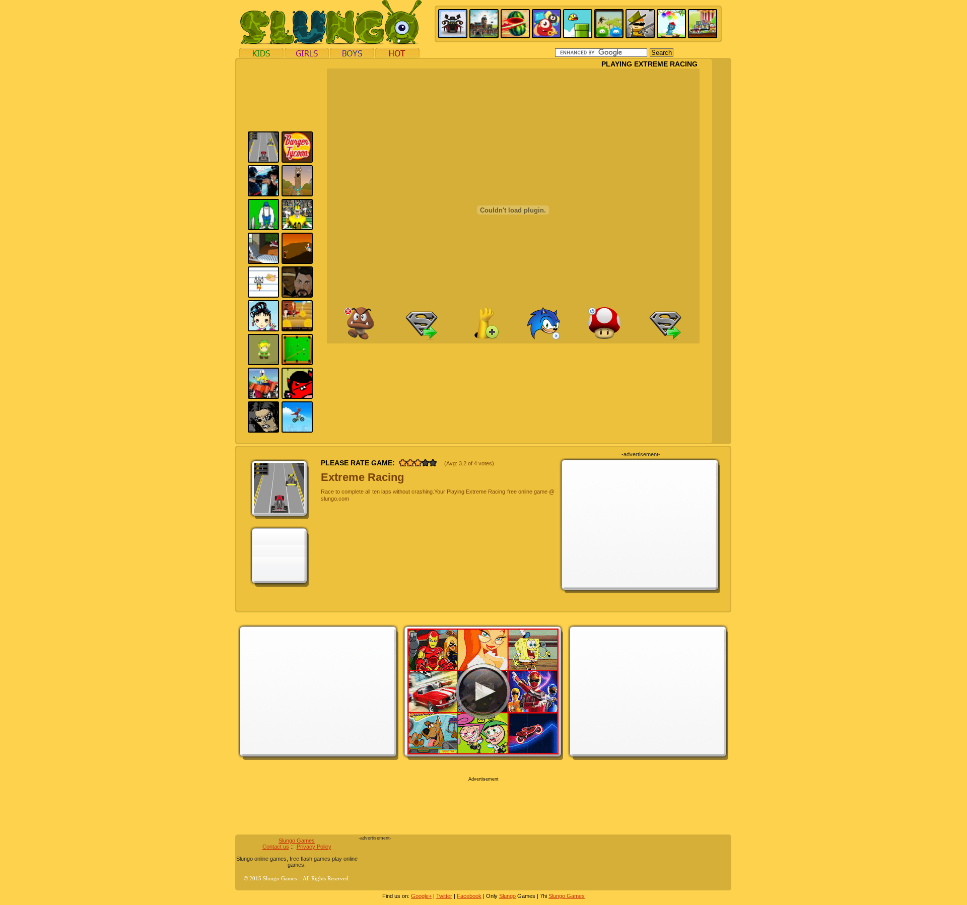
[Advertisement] (189, 210)
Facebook (469, 896)
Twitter (444, 896)
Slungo (507, 896)
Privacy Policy (314, 847)
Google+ (421, 896)
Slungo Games (297, 841)
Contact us (275, 847)
